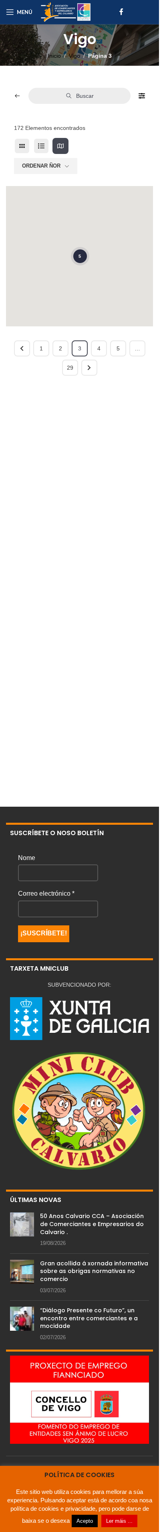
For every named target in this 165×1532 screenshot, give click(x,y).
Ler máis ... (119, 1521)
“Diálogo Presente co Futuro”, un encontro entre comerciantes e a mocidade (89, 1318)
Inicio (54, 56)
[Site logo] (65, 11)
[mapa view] (60, 146)
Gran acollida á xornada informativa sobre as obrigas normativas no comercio (94, 1271)
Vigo (74, 56)
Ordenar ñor (41, 166)
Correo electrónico (46, 893)
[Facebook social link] (121, 12)
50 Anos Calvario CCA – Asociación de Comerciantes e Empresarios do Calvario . (92, 1224)
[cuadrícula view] (22, 146)
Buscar (85, 96)
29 (70, 367)
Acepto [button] (84, 1521)
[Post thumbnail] (22, 1229)
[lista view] (41, 146)
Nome (26, 857)
